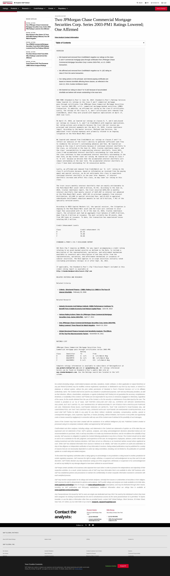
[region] (85, 566)
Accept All (123, 566)
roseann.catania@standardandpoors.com (95, 519)
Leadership (131, 556)
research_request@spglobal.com (104, 502)
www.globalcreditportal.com (67, 368)
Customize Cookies (110, 566)
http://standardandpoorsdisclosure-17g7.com (74, 271)
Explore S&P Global (22, 3)
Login (164, 2)
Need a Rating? (161, 8)
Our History (5, 553)
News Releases (48, 553)
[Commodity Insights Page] (86, 525)
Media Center (48, 539)
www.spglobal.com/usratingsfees (67, 490)
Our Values (5, 551)
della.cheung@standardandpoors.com (115, 519)
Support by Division (91, 553)
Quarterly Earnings (49, 556)
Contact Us (156, 2)
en (147, 2)
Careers (130, 551)
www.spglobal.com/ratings (64, 485)
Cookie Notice (78, 569)
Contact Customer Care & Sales (94, 551)
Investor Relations (49, 551)
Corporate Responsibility (134, 553)
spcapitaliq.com (91, 368)
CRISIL (88, 539)
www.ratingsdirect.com (96, 485)
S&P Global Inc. (9, 544)
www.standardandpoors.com (66, 372)
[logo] (7, 3)
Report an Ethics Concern (92, 556)
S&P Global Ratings (10, 532)
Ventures (5, 556)
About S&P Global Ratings (9, 539)
